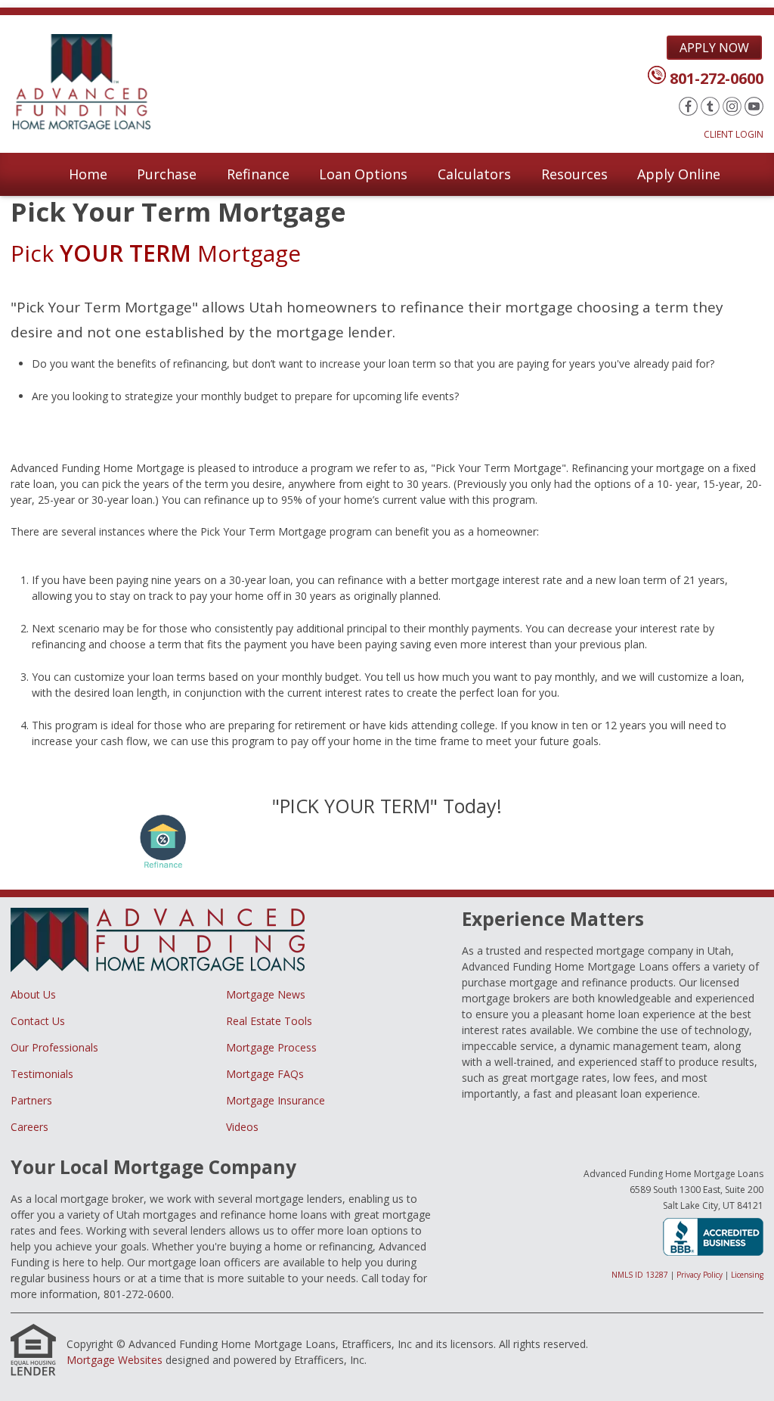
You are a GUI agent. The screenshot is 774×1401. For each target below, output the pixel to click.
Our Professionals (54, 1047)
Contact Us (38, 1021)
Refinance (258, 174)
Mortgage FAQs (265, 1074)
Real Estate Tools (269, 1021)
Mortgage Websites (115, 1360)
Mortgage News (265, 994)
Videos (242, 1127)
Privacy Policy (699, 1274)
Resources (574, 174)
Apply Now (714, 47)
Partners (31, 1100)
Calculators (474, 174)
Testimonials (42, 1074)
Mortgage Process (271, 1047)
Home (88, 174)
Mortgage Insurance (275, 1100)
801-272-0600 (716, 78)
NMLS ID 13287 (639, 1274)
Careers (29, 1127)
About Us (33, 994)
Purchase (167, 174)
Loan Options (363, 174)
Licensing (747, 1274)
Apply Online (678, 174)
